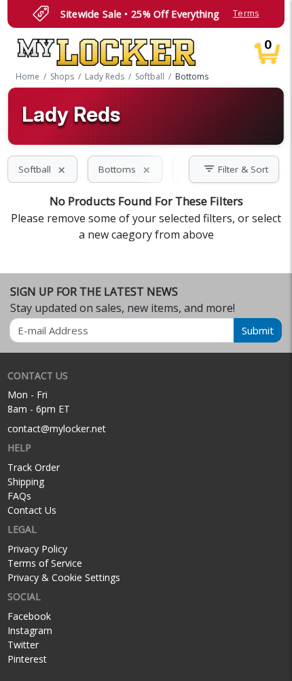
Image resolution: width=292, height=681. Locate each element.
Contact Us (31, 510)
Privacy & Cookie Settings (63, 577)
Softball (42, 169)
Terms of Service (44, 563)
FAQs (19, 495)
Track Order (33, 467)
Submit (258, 330)
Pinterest (27, 658)
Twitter (23, 644)
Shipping (25, 481)
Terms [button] (246, 13)
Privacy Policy (37, 548)
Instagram (29, 630)
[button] (234, 169)
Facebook (29, 616)
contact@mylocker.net (56, 428)
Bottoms (124, 169)
